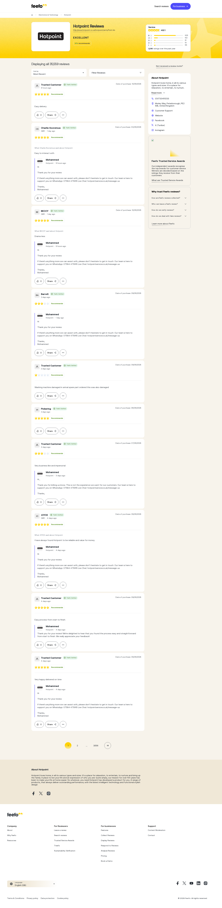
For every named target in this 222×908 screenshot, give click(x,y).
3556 (95, 745)
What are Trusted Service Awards (167, 180)
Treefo (57, 846)
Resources (11, 840)
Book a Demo (107, 861)
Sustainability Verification (64, 851)
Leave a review (60, 830)
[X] (184, 883)
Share (50, 115)
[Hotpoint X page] (41, 794)
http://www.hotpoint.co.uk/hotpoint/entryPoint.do (94, 30)
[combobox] (59, 73)
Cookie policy (62, 898)
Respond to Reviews (109, 846)
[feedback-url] (42, 94)
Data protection (47, 898)
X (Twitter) (160, 125)
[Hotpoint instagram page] (48, 794)
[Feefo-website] (39, 6)
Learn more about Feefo (163, 223)
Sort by (35, 71)
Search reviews (161, 6)
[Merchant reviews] (50, 36)
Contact (151, 835)
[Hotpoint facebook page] (33, 794)
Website (159, 115)
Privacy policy (32, 898)
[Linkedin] (198, 883)
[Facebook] (177, 883)
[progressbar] (165, 35)
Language (18, 882)
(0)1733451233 (162, 98)
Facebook (159, 120)
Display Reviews (107, 840)
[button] (59, 73)
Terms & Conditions (15, 898)
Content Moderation (156, 830)
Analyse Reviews (108, 851)
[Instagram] (205, 883)
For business (179, 6)
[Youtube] (191, 883)
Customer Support (164, 110)
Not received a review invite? (169, 66)
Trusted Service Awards (64, 840)
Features (104, 830)
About (9, 830)
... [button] (86, 745)
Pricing (104, 856)
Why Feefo (11, 835)
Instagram (159, 130)
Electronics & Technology (48, 15)
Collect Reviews (107, 835)
